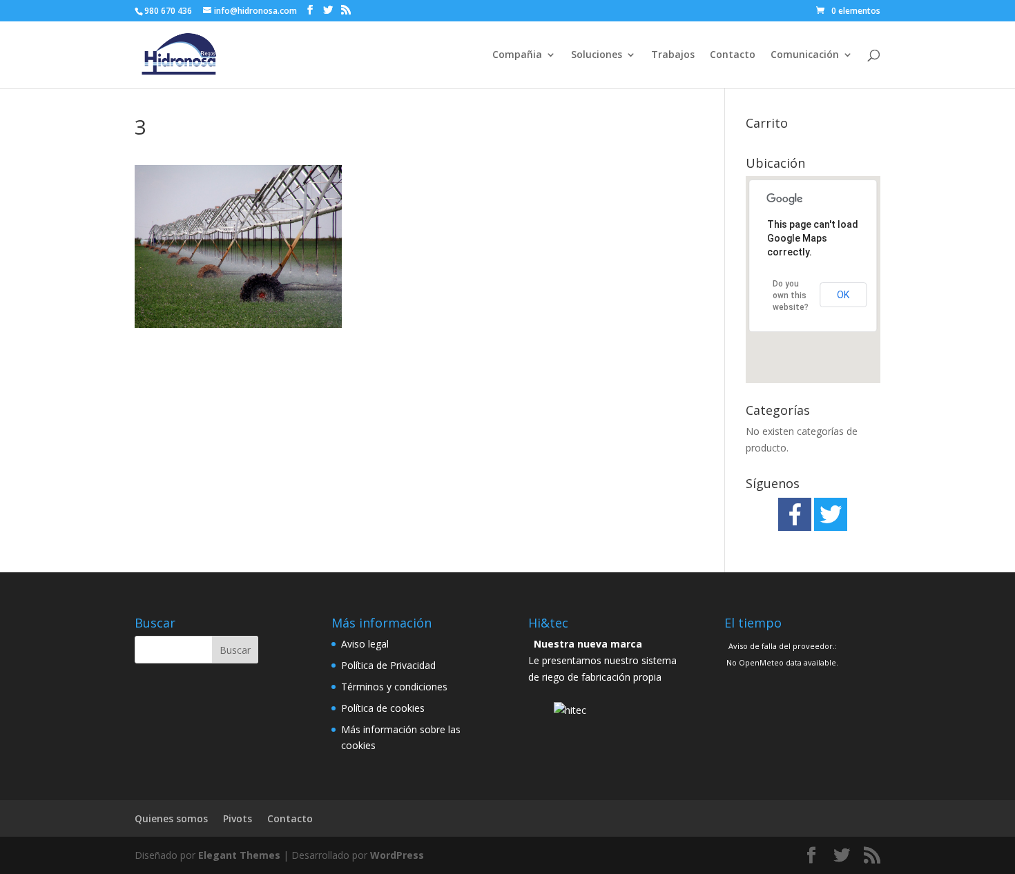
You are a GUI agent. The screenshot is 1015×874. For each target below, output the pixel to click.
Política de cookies (383, 708)
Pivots (237, 818)
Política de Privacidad (388, 665)
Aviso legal (365, 643)
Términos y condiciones (394, 686)
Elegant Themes (239, 855)
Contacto (732, 55)
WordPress (397, 855)
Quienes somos (171, 818)
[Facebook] (794, 514)
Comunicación (805, 55)
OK (843, 294)
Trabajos (673, 55)
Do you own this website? (791, 295)
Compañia (517, 55)
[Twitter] (830, 514)
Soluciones (596, 55)
